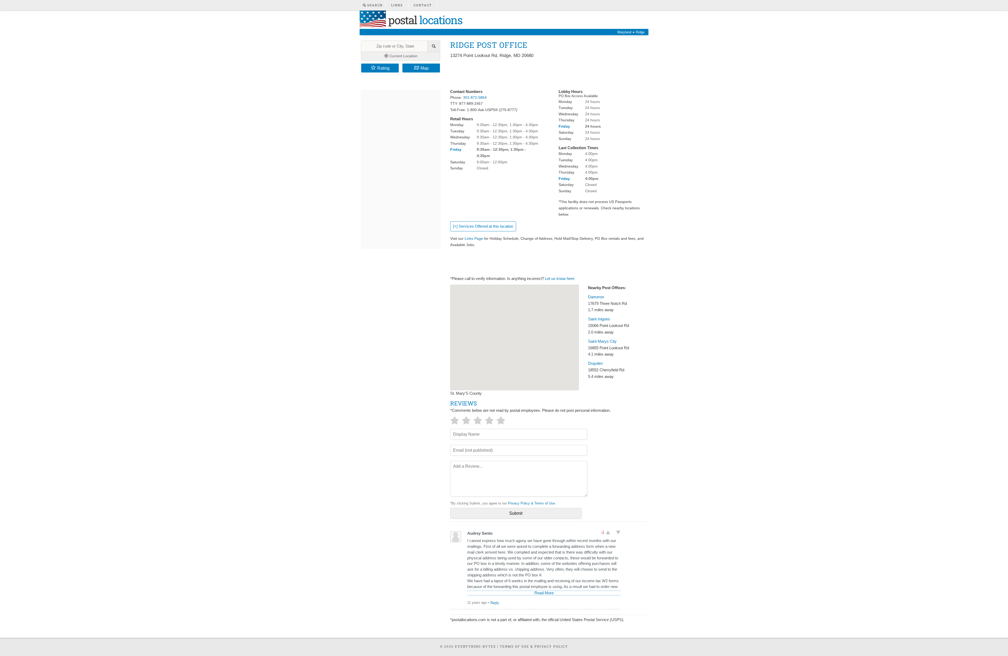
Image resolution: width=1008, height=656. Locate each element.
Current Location (402, 56)
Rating (383, 68)
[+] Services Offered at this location (483, 226)
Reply (494, 603)
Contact (423, 5)
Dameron (596, 297)
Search (374, 5)
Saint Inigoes (599, 319)
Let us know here (559, 279)
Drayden (595, 363)
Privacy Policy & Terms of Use (531, 503)
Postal (424, 20)
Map (425, 68)
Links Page (474, 238)
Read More (544, 593)
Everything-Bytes (475, 646)
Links (397, 5)
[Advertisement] (545, 74)
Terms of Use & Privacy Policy (534, 646)
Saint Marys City (602, 341)
